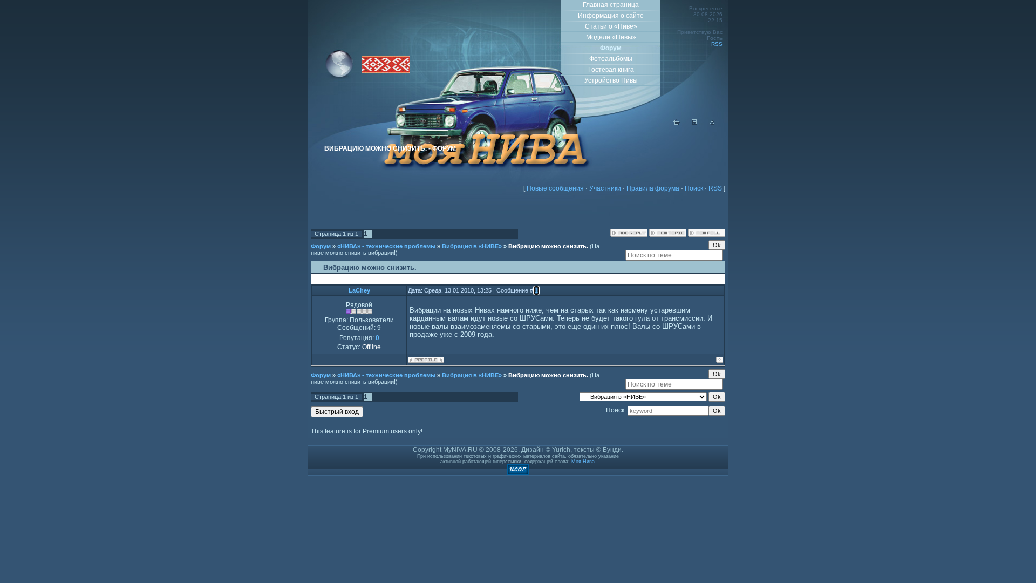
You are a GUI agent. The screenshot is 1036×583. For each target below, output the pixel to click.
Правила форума (652, 188)
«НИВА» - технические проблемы (386, 246)
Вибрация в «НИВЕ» (472, 246)
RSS (717, 44)
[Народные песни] (386, 70)
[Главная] (676, 123)
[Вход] (712, 123)
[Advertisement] (518, 212)
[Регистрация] (694, 123)
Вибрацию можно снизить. (548, 246)
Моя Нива (583, 461)
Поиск (694, 188)
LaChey (359, 290)
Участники (605, 188)
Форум (321, 246)
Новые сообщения (555, 188)
